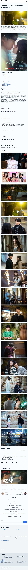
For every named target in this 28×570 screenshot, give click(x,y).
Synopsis (4, 74)
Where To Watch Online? (7, 84)
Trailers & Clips (5, 85)
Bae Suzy (3, 489)
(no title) (14, 501)
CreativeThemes (9, 568)
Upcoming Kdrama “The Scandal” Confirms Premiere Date (21, 562)
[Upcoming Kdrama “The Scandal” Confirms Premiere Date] (14, 516)
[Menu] (26, 1)
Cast (7, 489)
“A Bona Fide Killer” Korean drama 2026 (21, 557)
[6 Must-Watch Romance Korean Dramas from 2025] (14, 503)
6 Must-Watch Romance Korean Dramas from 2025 (14, 505)
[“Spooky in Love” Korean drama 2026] (7, 532)
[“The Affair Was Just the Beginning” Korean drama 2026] (2, 557)
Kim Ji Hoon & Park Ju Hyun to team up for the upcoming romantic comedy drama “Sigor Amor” (8, 562)
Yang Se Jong (24, 489)
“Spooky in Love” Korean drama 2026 (6, 536)
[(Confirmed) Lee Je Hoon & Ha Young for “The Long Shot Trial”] (14, 507)
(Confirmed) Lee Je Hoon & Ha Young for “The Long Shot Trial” (14, 509)
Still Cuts (4, 82)
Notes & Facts (5, 83)
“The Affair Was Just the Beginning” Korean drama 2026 (8, 557)
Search (2, 520)
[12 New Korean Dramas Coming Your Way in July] (21, 532)
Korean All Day (4, 0)
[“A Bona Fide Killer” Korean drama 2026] (16, 557)
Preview (15, 489)
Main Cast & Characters (6, 76)
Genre (4, 75)
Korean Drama (11, 489)
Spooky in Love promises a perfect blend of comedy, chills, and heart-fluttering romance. (7, 549)
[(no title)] (14, 499)
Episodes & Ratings (6, 81)
